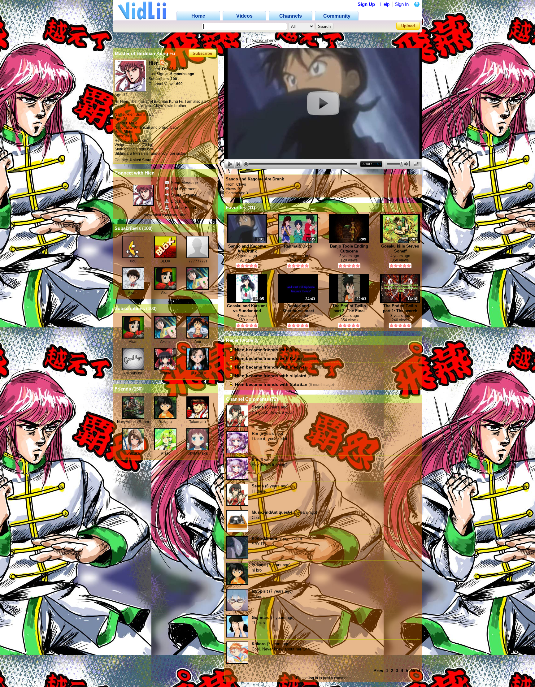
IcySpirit (260, 591)
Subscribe (202, 53)
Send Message (184, 182)
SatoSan (298, 384)
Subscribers (264, 40)
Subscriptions (299, 40)
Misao (165, 453)
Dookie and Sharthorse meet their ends (298, 308)
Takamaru (197, 422)
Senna (258, 407)
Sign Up (366, 4)
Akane (133, 293)
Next (415, 670)
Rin (255, 433)
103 (151, 308)
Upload (408, 26)
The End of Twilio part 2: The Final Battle (349, 308)
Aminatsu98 (133, 373)
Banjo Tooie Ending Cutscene (349, 248)
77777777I (198, 261)
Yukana (165, 422)
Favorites (233, 40)
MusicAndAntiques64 (272, 512)
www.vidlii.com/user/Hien (165, 215)
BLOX (165, 261)
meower (298, 367)
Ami (197, 341)
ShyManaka (198, 453)
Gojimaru (261, 617)
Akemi (197, 293)
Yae (293, 349)
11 (251, 207)
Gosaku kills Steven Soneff (400, 248)
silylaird (298, 375)
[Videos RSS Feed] (162, 63)
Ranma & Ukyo (298, 246)
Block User (181, 201)
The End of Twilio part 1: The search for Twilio (400, 308)
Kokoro (259, 644)
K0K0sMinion (264, 538)
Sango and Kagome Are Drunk (255, 179)
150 (137, 388)
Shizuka (133, 453)
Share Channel (184, 195)
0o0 (133, 261)
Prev (378, 670)
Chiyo (241, 184)
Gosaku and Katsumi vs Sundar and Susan (247, 308)
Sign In (402, 4)
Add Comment (184, 189)
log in (313, 678)
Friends (329, 40)
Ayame (165, 373)
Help (384, 4)
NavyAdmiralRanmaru (135, 422)
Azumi (197, 373)
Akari (165, 293)
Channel (206, 40)
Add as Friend (183, 207)
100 (147, 228)
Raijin (296, 358)
